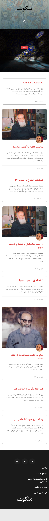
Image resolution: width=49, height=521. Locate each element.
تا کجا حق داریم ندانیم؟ (31, 280)
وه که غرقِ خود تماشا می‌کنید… (27, 419)
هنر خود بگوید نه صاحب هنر (28, 389)
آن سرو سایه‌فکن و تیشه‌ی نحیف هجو (26, 245)
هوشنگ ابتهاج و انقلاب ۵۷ (28, 180)
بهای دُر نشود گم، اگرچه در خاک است (27, 356)
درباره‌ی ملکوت (41, 473)
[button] (44, 17)
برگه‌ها (44, 468)
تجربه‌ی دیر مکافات (33, 83)
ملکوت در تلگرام (40, 487)
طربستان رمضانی (40, 493)
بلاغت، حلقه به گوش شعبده (28, 147)
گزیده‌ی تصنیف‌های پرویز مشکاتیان (37, 480)
